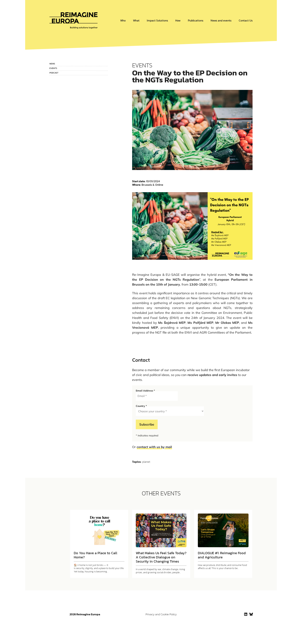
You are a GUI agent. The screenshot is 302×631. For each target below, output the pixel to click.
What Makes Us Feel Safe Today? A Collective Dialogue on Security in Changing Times (161, 557)
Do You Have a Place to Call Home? (95, 555)
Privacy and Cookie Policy (161, 614)
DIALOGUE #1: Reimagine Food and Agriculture (222, 555)
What (136, 20)
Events (53, 68)
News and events (221, 20)
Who (123, 20)
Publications (195, 20)
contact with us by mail (154, 447)
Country (141, 406)
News (52, 63)
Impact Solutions (157, 20)
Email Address (145, 390)
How (178, 20)
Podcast (53, 72)
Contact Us (246, 20)
